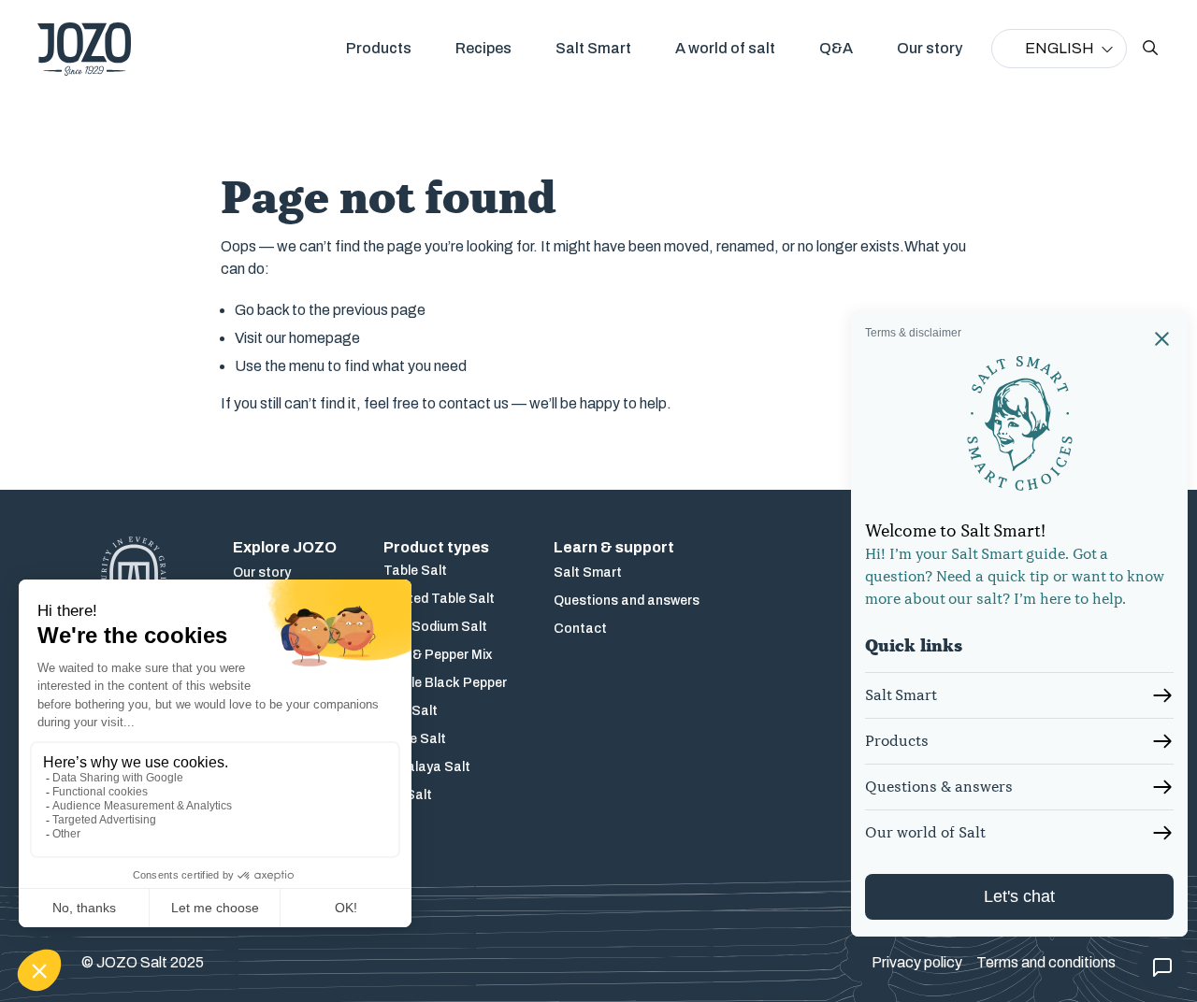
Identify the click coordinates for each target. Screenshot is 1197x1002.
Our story (929, 48)
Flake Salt (414, 739)
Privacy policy (917, 962)
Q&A (836, 48)
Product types (436, 547)
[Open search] (1150, 48)
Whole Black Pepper (445, 683)
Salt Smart (593, 48)
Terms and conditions (1046, 962)
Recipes (483, 48)
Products (378, 48)
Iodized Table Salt (439, 599)
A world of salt (725, 48)
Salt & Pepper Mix (437, 655)
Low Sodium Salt (435, 627)
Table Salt (415, 571)
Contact (580, 629)
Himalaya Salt (426, 767)
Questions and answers (626, 601)
